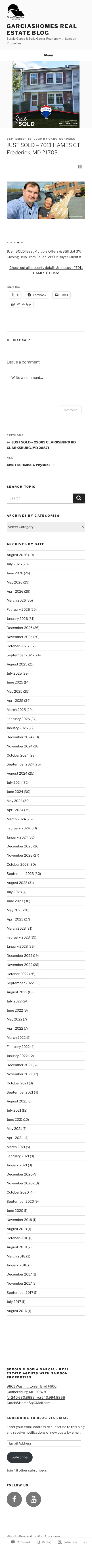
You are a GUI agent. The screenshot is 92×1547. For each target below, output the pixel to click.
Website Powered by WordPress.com (33, 1536)
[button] (80, 166)
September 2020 (20, 1202)
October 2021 (17, 1083)
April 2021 (15, 1138)
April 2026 (15, 592)
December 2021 (19, 1065)
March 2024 (16, 819)
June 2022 (15, 1010)
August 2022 (17, 992)
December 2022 (19, 956)
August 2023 (17, 883)
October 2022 (18, 974)
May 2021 (14, 1129)
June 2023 (15, 901)
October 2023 (18, 865)
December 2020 (20, 1174)
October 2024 (18, 755)
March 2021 (16, 1147)
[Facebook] (14, 1499)
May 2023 (15, 910)
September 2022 (20, 983)
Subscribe (20, 1457)
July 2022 (14, 1001)
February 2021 (18, 1156)
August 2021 (17, 1101)
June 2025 (15, 682)
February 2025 (18, 719)
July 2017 (14, 1302)
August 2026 (17, 555)
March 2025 (16, 710)
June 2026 (15, 573)
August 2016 (17, 1311)
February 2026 (18, 610)
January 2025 (17, 728)
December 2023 (20, 846)
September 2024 (20, 764)
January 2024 (17, 837)
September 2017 (20, 1293)
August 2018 (17, 1247)
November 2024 (20, 746)
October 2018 (17, 1238)
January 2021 (17, 1165)
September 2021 (20, 1092)
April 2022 (15, 1029)
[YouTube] (33, 1499)
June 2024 (15, 792)
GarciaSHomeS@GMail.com (28, 1403)
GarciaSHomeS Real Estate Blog (42, 29)
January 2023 (17, 947)
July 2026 (14, 564)
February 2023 (18, 937)
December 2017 (19, 1274)
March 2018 (16, 1256)
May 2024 (15, 801)
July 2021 (14, 1110)
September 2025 (20, 655)
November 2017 (19, 1284)
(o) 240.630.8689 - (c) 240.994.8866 (36, 1398)
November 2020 (20, 1183)
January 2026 (17, 619)
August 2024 (17, 773)
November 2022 (19, 965)
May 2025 (15, 692)
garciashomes (61, 138)
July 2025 (14, 673)
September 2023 (20, 874)
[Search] (79, 498)
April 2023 (15, 919)
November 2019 (19, 1220)
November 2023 (20, 855)
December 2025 (20, 628)
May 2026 (15, 582)
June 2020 (15, 1211)
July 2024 (14, 783)
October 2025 (18, 646)
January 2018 (17, 1265)
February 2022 (18, 1047)
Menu (48, 55)
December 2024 (20, 737)
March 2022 (16, 1038)
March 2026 (16, 600)
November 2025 (20, 637)
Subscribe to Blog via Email (38, 1418)
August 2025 (17, 664)
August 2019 (17, 1229)
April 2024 (15, 810)
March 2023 (16, 929)
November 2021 (19, 1074)
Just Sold (22, 340)
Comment (70, 410)
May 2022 (14, 1019)
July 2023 (14, 892)
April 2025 (15, 701)
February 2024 (18, 828)
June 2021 (15, 1120)
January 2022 (17, 1056)
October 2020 (18, 1192)
